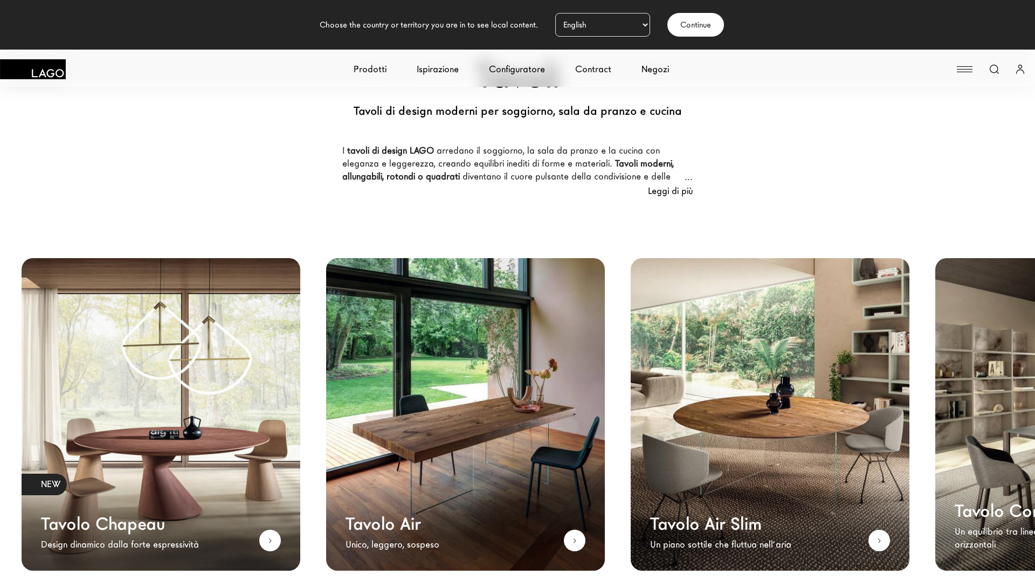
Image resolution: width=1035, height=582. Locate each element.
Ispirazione (438, 69)
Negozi (655, 69)
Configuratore (517, 69)
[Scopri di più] (270, 540)
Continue (695, 24)
